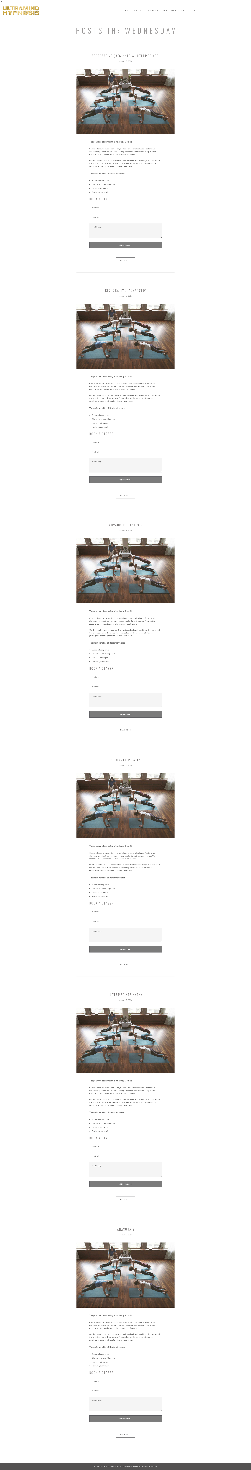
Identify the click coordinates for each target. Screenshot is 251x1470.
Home (127, 10)
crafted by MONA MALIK (148, 1466)
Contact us (153, 10)
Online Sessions (178, 10)
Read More (125, 260)
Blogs (192, 10)
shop (165, 10)
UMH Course (139, 10)
